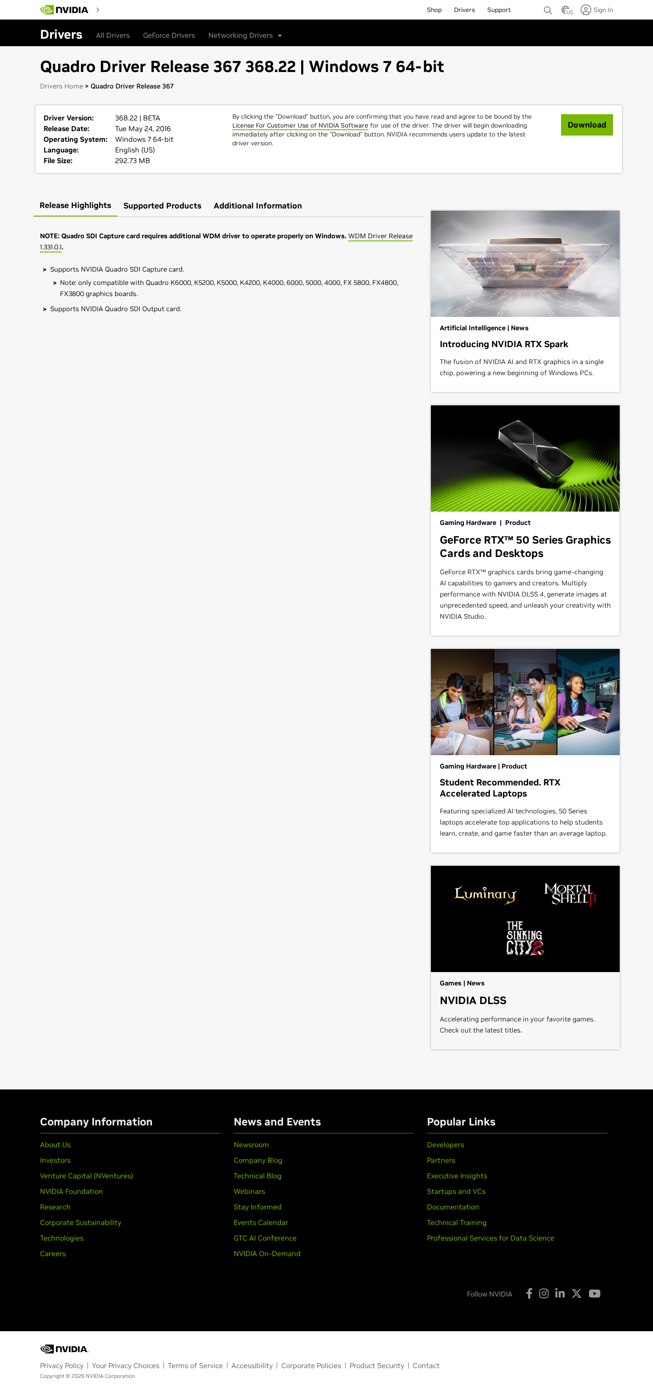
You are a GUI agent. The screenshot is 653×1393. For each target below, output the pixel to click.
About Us (55, 1144)
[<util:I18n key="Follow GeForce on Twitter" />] (576, 1293)
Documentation (453, 1206)
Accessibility (252, 1365)
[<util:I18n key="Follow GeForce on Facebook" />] (529, 1293)
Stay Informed (258, 1206)
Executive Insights (457, 1175)
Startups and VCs (456, 1191)
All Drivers (113, 35)
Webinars (249, 1191)
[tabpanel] (228, 272)
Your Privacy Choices (125, 1365)
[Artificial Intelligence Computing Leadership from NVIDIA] (64, 10)
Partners (441, 1160)
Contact (426, 1365)
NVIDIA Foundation (71, 1191)
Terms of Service (195, 1365)
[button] (565, 12)
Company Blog (258, 1160)
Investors (55, 1160)
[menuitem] (119, 9)
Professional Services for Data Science (490, 1237)
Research (55, 1206)
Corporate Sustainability (80, 1222)
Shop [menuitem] (434, 10)
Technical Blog (258, 1175)
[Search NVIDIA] (548, 8)
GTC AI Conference (265, 1237)
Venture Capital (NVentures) (86, 1175)
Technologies (62, 1237)
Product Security (377, 1365)
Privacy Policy (62, 1365)
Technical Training (457, 1222)
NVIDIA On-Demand (267, 1253)
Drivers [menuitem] (464, 10)
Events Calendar (261, 1222)
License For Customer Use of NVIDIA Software (300, 125)
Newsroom (251, 1144)
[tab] (75, 206)
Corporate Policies (311, 1365)
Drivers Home (61, 86)
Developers (445, 1144)
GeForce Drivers (169, 35)
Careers (53, 1253)
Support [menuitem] (499, 10)
